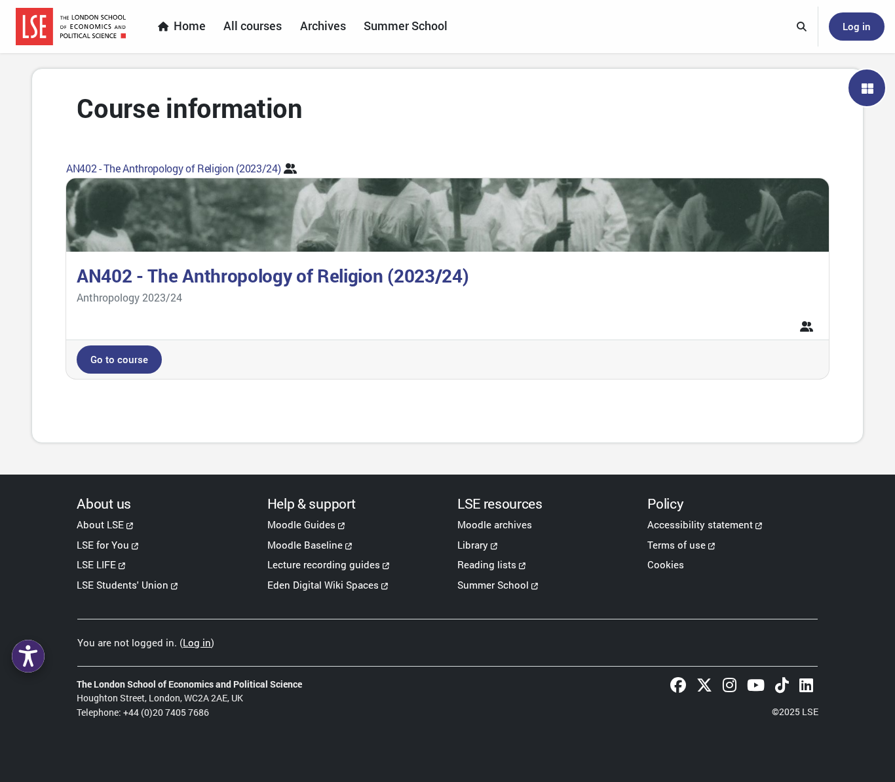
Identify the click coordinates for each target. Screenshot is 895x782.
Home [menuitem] (190, 25)
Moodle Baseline (305, 544)
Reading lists (486, 564)
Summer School (493, 584)
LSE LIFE (96, 564)
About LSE (100, 524)
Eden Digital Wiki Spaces (323, 584)
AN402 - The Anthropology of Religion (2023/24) (173, 168)
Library (472, 544)
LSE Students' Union (122, 584)
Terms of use (676, 544)
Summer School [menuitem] (405, 25)
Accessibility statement (700, 524)
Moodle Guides (301, 524)
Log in (857, 26)
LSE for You (103, 544)
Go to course (119, 359)
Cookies (665, 564)
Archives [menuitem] (323, 25)
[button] (802, 27)
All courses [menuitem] (252, 25)
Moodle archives (494, 524)
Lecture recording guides (323, 564)
